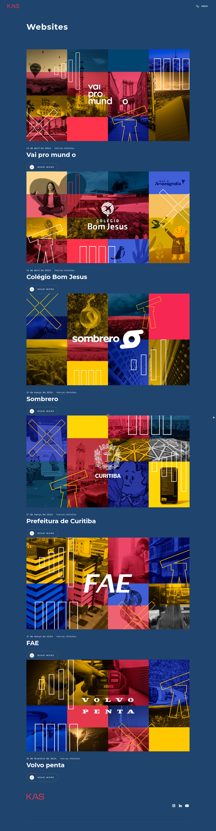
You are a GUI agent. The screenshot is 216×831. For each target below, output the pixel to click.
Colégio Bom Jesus (56, 276)
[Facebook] (173, 806)
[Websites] (108, 95)
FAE (32, 643)
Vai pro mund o (51, 154)
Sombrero (42, 399)
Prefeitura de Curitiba (61, 521)
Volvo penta (45, 765)
